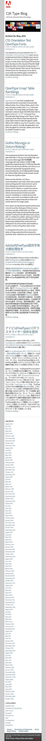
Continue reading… (12, 77)
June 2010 (8, 658)
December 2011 (9, 629)
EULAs (37, 729)
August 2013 (9, 585)
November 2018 (10, 441)
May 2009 (8, 687)
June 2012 (8, 614)
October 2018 (9, 443)
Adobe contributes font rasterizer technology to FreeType (20, 262)
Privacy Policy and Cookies (24, 738)
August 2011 (8, 631)
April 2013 (8, 593)
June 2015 (8, 535)
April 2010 (8, 662)
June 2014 (8, 561)
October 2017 (9, 472)
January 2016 (9, 520)
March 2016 (8, 515)
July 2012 (8, 612)
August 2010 (9, 653)
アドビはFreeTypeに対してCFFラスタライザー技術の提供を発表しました (22, 352)
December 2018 (10, 438)
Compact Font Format (24, 288)
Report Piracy (11, 731)
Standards (8, 713)
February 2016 (9, 518)
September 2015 (10, 530)
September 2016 (10, 501)
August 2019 (9, 424)
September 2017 (10, 474)
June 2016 (8, 508)
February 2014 (9, 571)
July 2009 (8, 682)
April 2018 (8, 458)
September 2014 (10, 556)
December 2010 (10, 643)
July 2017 (8, 479)
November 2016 (10, 496)
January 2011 (9, 641)
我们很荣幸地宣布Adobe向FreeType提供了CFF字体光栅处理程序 (22, 269)
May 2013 (8, 590)
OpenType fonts (11, 100)
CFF (22, 114)
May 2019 (8, 429)
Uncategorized (9, 720)
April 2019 (8, 431)
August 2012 (9, 609)
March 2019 (8, 434)
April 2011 (8, 638)
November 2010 (10, 646)
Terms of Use (10, 738)
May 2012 (8, 617)
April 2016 (8, 513)
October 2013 (9, 581)
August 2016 (9, 503)
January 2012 (9, 626)
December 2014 (10, 549)
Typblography (14, 260)
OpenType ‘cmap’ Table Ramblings (19, 90)
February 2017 (9, 489)
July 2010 (8, 655)
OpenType (29, 294)
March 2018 (8, 460)
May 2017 (8, 482)
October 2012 (9, 605)
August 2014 (9, 559)
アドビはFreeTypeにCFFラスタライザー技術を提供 (22, 330)
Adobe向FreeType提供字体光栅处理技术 (22, 247)
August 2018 (9, 448)
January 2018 (9, 465)
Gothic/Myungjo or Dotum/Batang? (17, 144)
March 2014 (8, 569)
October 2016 (9, 499)
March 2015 (8, 542)
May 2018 (8, 455)
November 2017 (10, 470)
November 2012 (10, 602)
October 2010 (9, 648)
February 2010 (9, 667)
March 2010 (8, 665)
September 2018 (10, 446)
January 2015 (9, 547)
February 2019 (9, 436)
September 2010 (10, 651)
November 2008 (10, 696)
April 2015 (8, 540)
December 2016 (10, 494)
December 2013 (10, 576)
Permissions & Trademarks (23, 729)
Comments (9, 49)
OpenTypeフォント (22, 384)
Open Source (9, 711)
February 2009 (9, 691)
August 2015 (9, 532)
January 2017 (9, 491)
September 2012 (10, 607)
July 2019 (8, 426)
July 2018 (8, 450)
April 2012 (8, 619)
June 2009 (8, 684)
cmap (28, 107)
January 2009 (9, 694)
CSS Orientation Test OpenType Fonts (18, 42)
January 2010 (9, 670)
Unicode (7, 723)
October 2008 (9, 699)
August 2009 (9, 679)
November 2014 (10, 552)
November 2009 (10, 675)
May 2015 (8, 537)
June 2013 (8, 588)
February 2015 (9, 544)
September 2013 (10, 583)
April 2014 (8, 566)
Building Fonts (9, 706)
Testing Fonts (9, 715)
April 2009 (8, 689)
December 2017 (10, 467)
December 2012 (10, 600)
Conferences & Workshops (13, 708)
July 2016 (8, 506)
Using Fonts (9, 725)
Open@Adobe (15, 59)
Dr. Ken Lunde (28, 47)
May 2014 (8, 564)
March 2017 (8, 487)
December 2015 (10, 523)
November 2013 (10, 578)
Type (6, 718)
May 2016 (8, 511)
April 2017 (8, 484)
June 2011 (8, 634)
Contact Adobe (23, 731)
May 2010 (8, 660)
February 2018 (9, 462)
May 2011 (8, 636)
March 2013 (8, 595)
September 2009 (10, 677)
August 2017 (9, 477)
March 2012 (8, 622)
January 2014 (9, 573)
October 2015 (9, 527)
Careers (9, 729)
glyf (16, 114)
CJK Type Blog (16, 13)
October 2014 (9, 554)
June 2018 (8, 453)
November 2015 (10, 525)
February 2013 (9, 597)
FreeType (13, 273)
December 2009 (10, 672)
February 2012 (9, 624)
